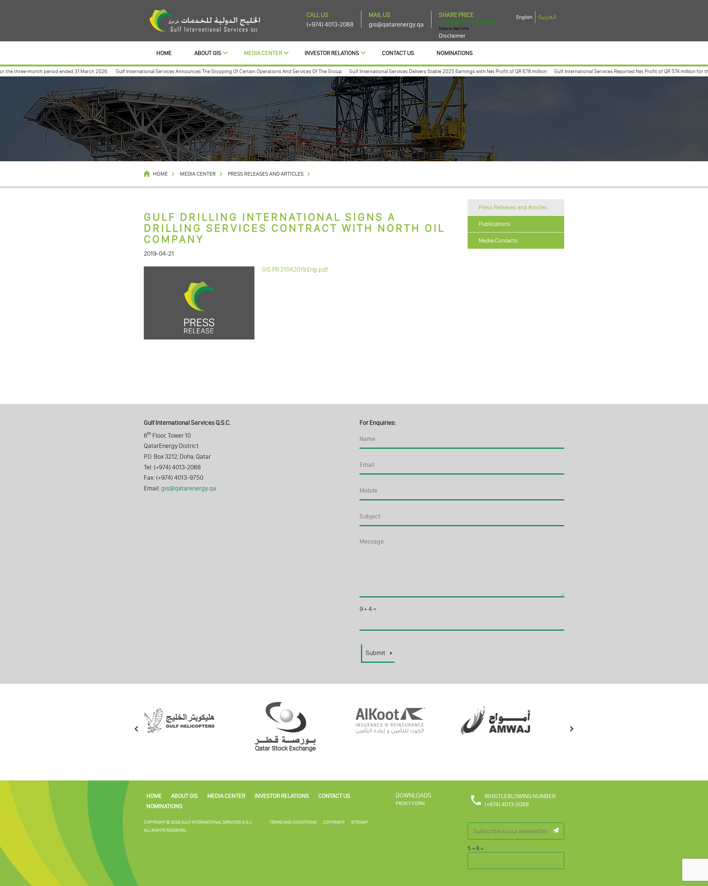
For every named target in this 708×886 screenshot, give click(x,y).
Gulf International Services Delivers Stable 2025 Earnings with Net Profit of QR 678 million (431, 71)
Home (164, 52)
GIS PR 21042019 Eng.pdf (295, 269)
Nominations (455, 52)
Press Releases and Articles (513, 207)
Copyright (334, 822)
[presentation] (136, 729)
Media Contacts (498, 240)
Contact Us (398, 52)
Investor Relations (332, 52)
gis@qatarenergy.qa (396, 24)
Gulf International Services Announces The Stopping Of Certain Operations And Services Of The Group (212, 71)
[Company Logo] (204, 20)
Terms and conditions (293, 822)
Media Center (263, 52)
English (524, 17)
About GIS (207, 52)
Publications (494, 223)
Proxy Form (410, 803)
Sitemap (359, 822)
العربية (547, 17)
